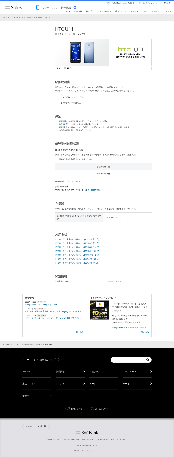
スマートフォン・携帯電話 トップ (39, 359)
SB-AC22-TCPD (111, 217)
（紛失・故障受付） (92, 190)
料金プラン (94, 371)
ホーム (8, 17)
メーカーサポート (113, 281)
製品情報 (60, 371)
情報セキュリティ (54, 439)
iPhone (26, 371)
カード (92, 383)
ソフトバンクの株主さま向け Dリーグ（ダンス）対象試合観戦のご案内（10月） (59, 318)
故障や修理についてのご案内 (67, 181)
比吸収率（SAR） (62, 281)
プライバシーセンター (71, 439)
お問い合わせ (76, 408)
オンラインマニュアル (73, 97)
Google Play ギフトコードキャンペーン (42, 304)
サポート (39, 17)
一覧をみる (79, 332)
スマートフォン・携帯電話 (23, 17)
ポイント (60, 383)
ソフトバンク (87, 432)
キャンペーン (129, 371)
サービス (127, 383)
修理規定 (62, 124)
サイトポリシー (88, 439)
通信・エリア (28, 383)
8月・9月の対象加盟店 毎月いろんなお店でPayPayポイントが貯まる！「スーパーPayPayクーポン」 (68, 311)
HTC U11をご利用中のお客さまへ (77, 239)
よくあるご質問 (101, 408)
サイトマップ (121, 439)
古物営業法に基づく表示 (105, 439)
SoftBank (16, 7)
